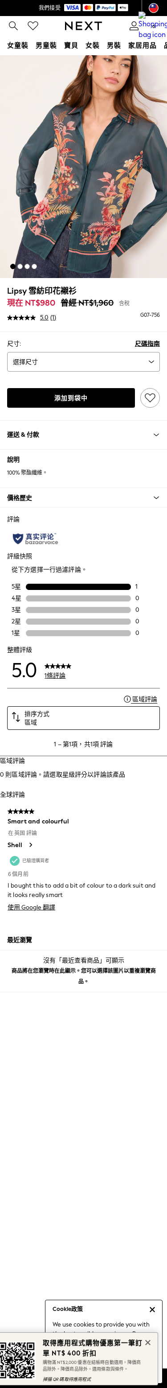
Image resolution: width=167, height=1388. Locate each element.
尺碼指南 (147, 344)
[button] (13, 266)
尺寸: (14, 344)
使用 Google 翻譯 (31, 907)
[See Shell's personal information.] (30, 844)
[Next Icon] (83, 25)
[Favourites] (33, 26)
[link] (13, 26)
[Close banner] (147, 1341)
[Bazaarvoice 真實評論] (35, 538)
